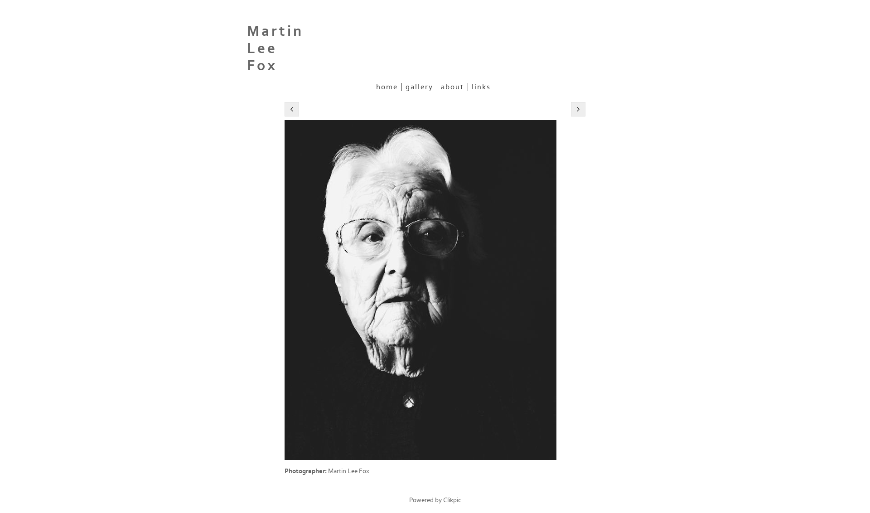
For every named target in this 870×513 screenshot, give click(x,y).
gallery (419, 87)
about (452, 87)
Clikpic (452, 500)
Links (481, 87)
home (387, 87)
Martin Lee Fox (275, 48)
